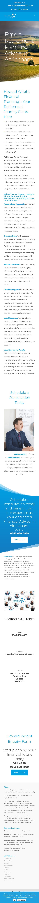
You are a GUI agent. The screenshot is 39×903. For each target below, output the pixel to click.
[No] (37, 897)
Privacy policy (22, 900)
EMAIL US (19, 540)
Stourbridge (8, 872)
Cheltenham (8, 861)
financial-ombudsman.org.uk (17, 812)
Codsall (6, 863)
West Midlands (9, 878)
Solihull (6, 870)
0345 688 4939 (19, 3)
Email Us (19, 651)
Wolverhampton (9, 881)
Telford (6, 874)
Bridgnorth (8, 859)
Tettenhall (7, 876)
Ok (14, 900)
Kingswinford (8, 865)
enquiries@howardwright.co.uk (19, 654)
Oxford (6, 867)
